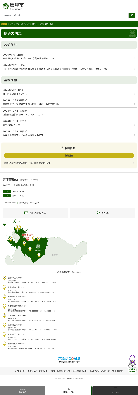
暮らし (34, 24)
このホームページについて (37, 371)
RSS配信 (120, 371)
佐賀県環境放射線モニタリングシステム (23, 114)
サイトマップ (19, 371)
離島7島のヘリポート (14, 125)
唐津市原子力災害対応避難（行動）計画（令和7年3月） (31, 104)
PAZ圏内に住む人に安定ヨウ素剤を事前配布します (29, 58)
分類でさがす (25, 24)
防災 (41, 24)
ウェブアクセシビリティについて (102, 371)
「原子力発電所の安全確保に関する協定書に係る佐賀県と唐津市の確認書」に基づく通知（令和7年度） (55, 69)
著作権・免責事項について (60, 371)
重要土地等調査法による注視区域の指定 (23, 135)
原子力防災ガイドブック (15, 94)
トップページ (13, 24)
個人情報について (79, 371)
